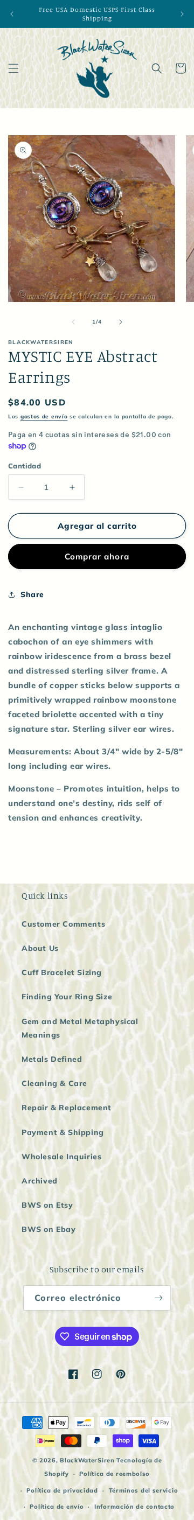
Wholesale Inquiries (61, 1156)
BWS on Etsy (47, 1205)
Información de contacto (134, 1506)
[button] (13, 68)
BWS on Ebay (49, 1229)
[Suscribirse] (158, 1298)
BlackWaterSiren (87, 1460)
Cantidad (24, 465)
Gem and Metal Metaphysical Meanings (80, 1028)
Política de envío (57, 1506)
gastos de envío (44, 416)
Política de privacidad (62, 1490)
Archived (40, 1181)
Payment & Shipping (63, 1132)
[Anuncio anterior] (12, 14)
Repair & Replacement (67, 1107)
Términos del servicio (143, 1490)
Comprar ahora (97, 556)
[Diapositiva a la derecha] (121, 322)
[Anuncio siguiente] (182, 14)
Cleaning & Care (54, 1083)
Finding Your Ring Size (67, 996)
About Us (40, 948)
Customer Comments (63, 924)
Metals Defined (52, 1059)
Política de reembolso (114, 1473)
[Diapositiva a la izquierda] (73, 322)
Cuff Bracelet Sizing (62, 972)
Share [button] (32, 594)
